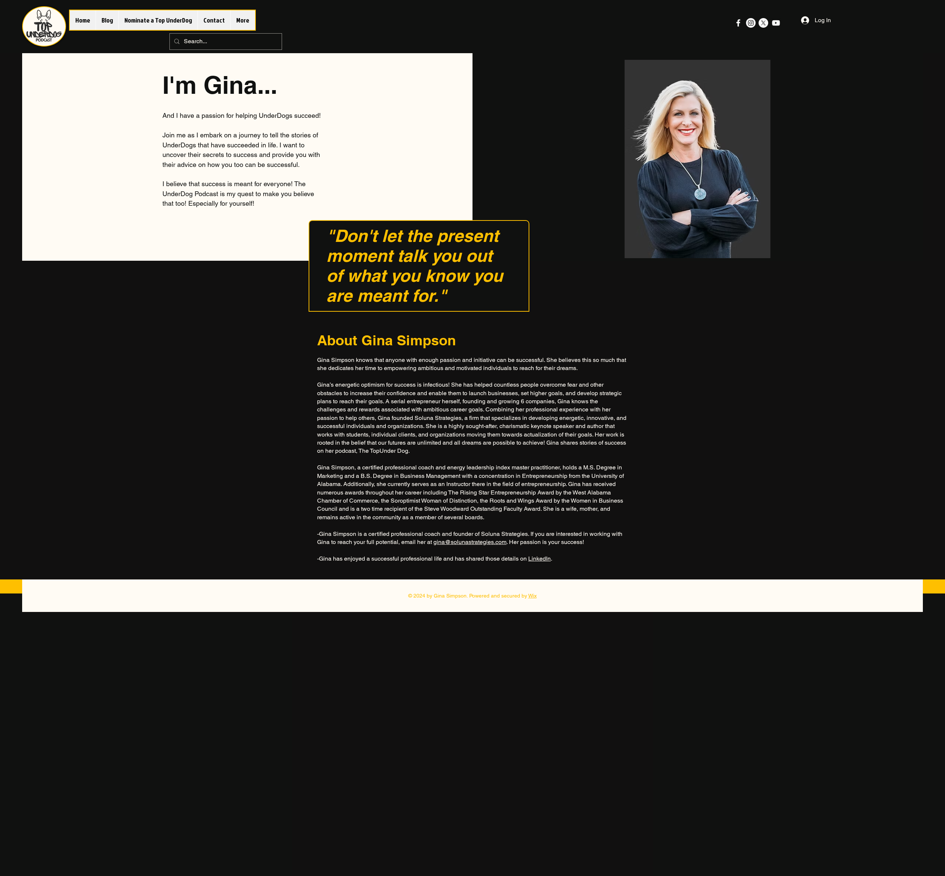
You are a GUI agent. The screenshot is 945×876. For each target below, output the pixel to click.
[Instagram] (751, 23)
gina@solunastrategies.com (469, 541)
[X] (763, 23)
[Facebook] (738, 23)
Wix (532, 596)
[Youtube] (776, 23)
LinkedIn (539, 558)
